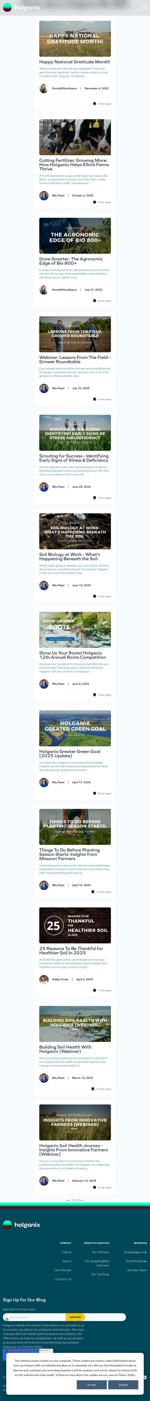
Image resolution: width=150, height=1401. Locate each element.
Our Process (62, 1270)
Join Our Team (137, 1270)
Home (67, 1252)
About (66, 1261)
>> (81, 1200)
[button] (144, 7)
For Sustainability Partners (97, 1263)
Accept (91, 1384)
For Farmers (100, 1252)
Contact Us (63, 1279)
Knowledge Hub (135, 1252)
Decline (123, 1384)
